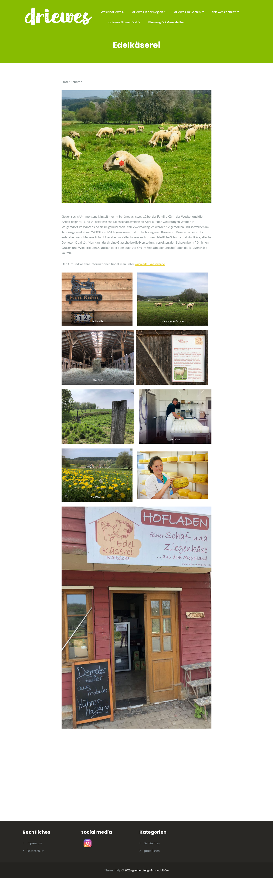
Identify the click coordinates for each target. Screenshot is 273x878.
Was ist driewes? (112, 12)
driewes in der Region (147, 12)
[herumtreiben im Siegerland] (59, 16)
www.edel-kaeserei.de (150, 264)
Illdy (117, 870)
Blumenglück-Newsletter (166, 22)
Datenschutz (35, 850)
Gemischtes (151, 843)
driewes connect (224, 12)
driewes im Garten (187, 12)
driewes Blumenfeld (123, 22)
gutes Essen (151, 850)
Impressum (34, 843)
